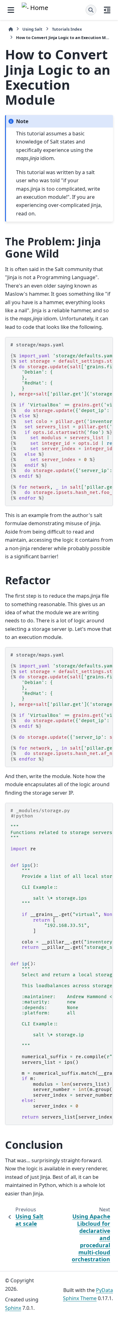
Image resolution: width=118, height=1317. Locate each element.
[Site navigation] (11, 10)
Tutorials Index (67, 29)
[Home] (10, 29)
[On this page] (107, 10)
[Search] (91, 10)
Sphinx (13, 1307)
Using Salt (32, 29)
